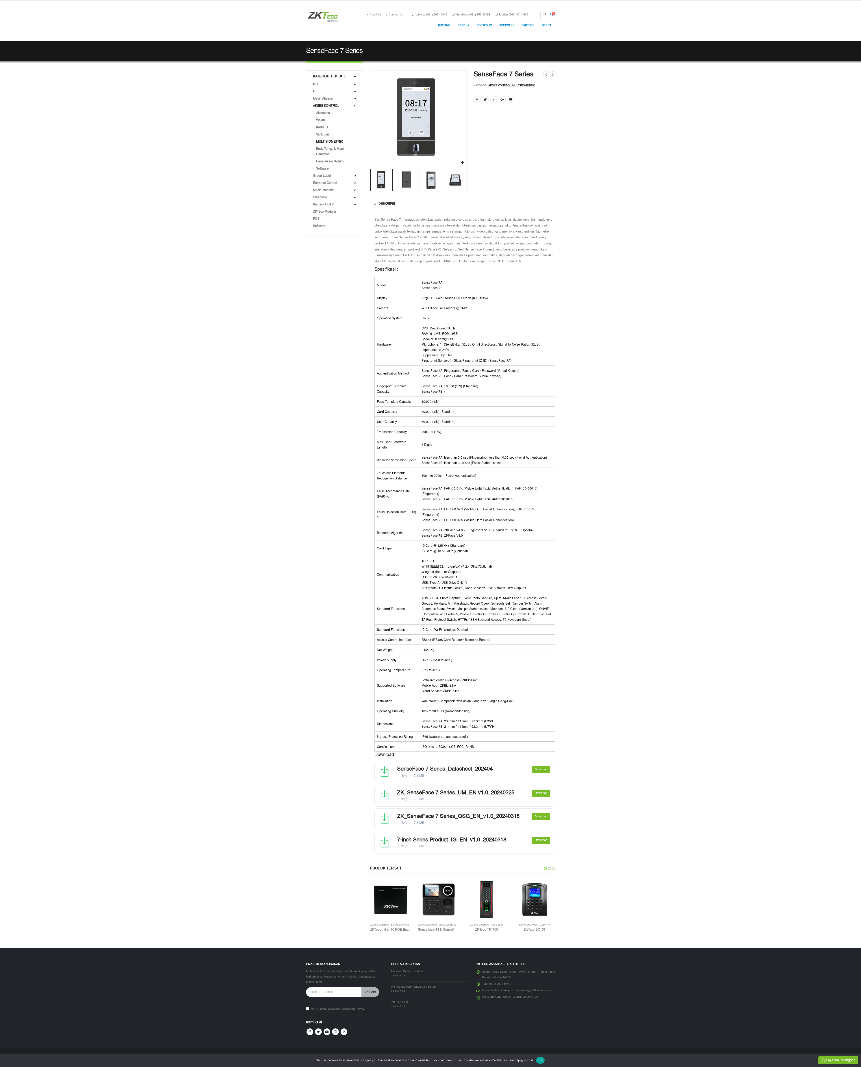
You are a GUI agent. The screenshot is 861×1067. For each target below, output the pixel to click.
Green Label (322, 175)
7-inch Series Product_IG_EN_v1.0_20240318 (451, 840)
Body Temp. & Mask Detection (330, 151)
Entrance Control (325, 183)
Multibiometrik (523, 85)
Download (541, 769)
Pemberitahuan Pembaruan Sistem (414, 986)
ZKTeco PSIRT (401, 1002)
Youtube (327, 1031)
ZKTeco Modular (324, 211)
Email (510, 99)
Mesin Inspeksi (323, 190)
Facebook (477, 99)
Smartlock (320, 197)
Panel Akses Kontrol (330, 161)
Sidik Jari (449, 925)
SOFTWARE (506, 25)
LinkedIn (493, 99)
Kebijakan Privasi (353, 1009)
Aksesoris (323, 113)
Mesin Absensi (400, 925)
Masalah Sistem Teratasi (407, 971)
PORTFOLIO (484, 25)
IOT (315, 84)
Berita (546, 25)
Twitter (485, 99)
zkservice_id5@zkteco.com (534, 990)
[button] (545, 868)
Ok (540, 1060)
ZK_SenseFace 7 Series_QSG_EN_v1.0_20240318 (458, 816)
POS (316, 218)
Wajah (320, 120)
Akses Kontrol (499, 85)
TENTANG (444, 25)
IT (314, 91)
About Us (376, 14)
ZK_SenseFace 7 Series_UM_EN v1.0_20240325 (455, 793)
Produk (463, 25)
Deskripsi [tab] (386, 203)
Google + (502, 99)
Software (322, 168)
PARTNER (528, 25)
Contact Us (396, 14)
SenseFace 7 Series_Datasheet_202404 (445, 769)
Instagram (335, 1031)
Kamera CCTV (323, 204)
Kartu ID (497, 925)
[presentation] (371, 118)
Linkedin (344, 1031)
